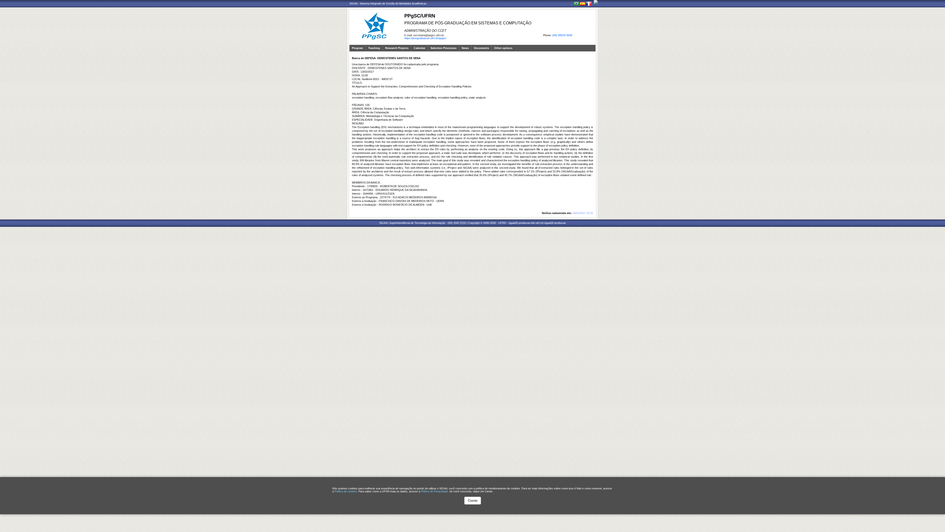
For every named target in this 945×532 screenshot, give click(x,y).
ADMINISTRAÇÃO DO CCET (425, 31)
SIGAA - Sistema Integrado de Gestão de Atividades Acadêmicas (387, 3)
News (465, 48)
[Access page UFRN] (596, 2)
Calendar (419, 48)
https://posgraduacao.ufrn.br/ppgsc (425, 38)
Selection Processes (443, 48)
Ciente (472, 500)
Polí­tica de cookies (345, 491)
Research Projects (397, 48)
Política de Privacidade (434, 491)
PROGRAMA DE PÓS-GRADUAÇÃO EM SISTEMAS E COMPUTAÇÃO (467, 23)
